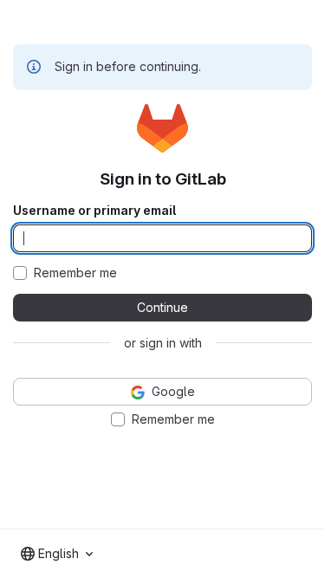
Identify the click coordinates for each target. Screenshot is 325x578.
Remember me (75, 273)
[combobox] (57, 553)
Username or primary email (94, 211)
